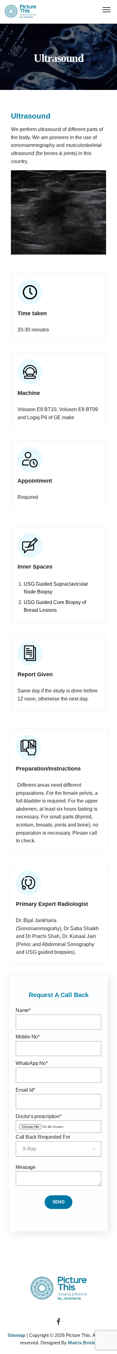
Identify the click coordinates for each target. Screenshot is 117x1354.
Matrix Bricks (82, 1342)
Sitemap (16, 1335)
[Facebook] (58, 1323)
